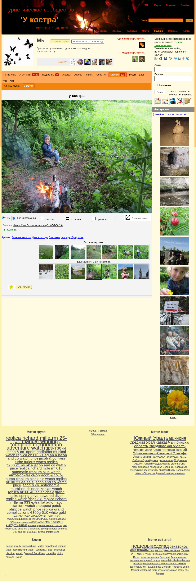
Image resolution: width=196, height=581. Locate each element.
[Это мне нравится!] (11, 287)
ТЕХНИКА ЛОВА (21, 516)
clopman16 (59, 549)
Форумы (172, 31)
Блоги (186, 31)
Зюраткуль (172, 456)
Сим (182, 463)
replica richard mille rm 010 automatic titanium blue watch (37, 470)
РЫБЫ (44, 519)
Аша (173, 557)
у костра (28, 86)
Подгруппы (50, 74)
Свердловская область (167, 446)
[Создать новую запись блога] (187, 101)
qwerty (17, 546)
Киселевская (137, 560)
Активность (83, 31)
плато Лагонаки (164, 449)
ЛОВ (12, 522)
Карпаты (61, 519)
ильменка (181, 557)
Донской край (163, 473)
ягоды (181, 570)
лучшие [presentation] (170, 114)
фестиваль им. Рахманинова (145, 566)
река (173, 546)
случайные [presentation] (159, 114)
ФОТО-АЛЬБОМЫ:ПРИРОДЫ (47, 522)
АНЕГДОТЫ (12, 525)
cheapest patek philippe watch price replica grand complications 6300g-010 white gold (36, 509)
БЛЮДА (35, 516)
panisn (9, 546)
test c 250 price (15, 528)
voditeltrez (41, 549)
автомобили (19, 475)
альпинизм (182, 554)
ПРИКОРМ (35, 519)
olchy (60, 553)
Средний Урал (142, 442)
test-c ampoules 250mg (36, 528)
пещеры (141, 546)
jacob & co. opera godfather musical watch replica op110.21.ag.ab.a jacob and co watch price (36, 455)
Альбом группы (12, 86)
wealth (143, 570)
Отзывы (66, 74)
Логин (157, 65)
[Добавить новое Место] (157, 101)
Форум (132, 74)
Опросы (78, 74)
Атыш (148, 554)
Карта (157, 5)
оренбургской (151, 470)
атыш (164, 560)
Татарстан (149, 473)
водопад (160, 546)
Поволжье (54, 237)
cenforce (52, 528)
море (140, 553)
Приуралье (77, 237)
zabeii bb (51, 553)
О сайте (185, 5)
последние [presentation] (181, 114)
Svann (19, 557)
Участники (101, 31)
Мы (41, 40)
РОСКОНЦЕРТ (178, 563)
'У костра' (39, 19)
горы (154, 570)
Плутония (164, 557)
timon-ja (62, 546)
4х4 (149, 570)
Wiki (147, 5)
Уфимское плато (145, 453)
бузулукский (136, 470)
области (163, 470)
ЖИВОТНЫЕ (14, 519)
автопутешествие (167, 550)
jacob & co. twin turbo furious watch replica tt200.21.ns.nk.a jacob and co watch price (36, 463)
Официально (98, 434)
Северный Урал (168, 453)
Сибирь (137, 460)
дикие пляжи (166, 460)
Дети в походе (40, 237)
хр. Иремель (178, 473)
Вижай (171, 470)
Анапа (137, 456)
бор (185, 467)
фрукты (160, 573)
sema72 (10, 557)
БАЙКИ (23, 525)
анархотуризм (23, 522)
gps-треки (56, 448)
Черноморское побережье (147, 466)
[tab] (160, 114)
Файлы (89, 74)
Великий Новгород (172, 566)
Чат (12, 81)
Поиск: (144, 20)
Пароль (158, 74)
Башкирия (176, 438)
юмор (35, 475)
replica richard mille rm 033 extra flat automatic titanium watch (38, 502)
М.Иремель (180, 460)
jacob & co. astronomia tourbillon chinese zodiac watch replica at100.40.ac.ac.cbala (35, 488)
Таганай (181, 449)
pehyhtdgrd (51, 546)
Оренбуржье (150, 460)
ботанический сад (167, 570)
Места (145, 31)
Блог (141, 74)
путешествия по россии (49, 525)
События (132, 31)
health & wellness (160, 563)
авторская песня (150, 557)
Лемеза (156, 554)
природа (65, 237)
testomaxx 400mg (36, 532)
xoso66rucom (20, 549)
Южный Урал (149, 438)
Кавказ (25, 519)
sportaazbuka (29, 546)
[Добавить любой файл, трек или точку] (180, 101)
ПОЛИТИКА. (53, 516)
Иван (8, 549)
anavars (32, 525)
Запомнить (164, 85)
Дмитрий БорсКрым (34, 553)
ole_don (10, 553)
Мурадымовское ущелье (165, 463)
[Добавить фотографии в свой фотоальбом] (172, 101)
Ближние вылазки (21, 237)
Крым (183, 456)
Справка (171, 5)
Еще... (173, 417)
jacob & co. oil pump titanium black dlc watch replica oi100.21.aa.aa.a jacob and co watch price (36, 480)
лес (187, 570)
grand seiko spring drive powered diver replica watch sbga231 (35, 495)
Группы (158, 31)
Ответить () (24, 287)
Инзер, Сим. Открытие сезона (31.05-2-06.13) (38, 225)
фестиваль (139, 550)
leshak (19, 553)
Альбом (116, 31)
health (147, 563)
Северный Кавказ (173, 466)
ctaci (50, 549)
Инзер (147, 456)
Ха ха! (52, 519)
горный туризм (152, 560)
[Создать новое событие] (165, 101)
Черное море (142, 450)
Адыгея (138, 463)
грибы (183, 546)
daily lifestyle (174, 560)
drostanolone (52, 532)
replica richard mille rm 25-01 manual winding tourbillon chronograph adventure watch (36, 443)
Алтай (42, 516)
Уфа (183, 453)
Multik (13, 229)
